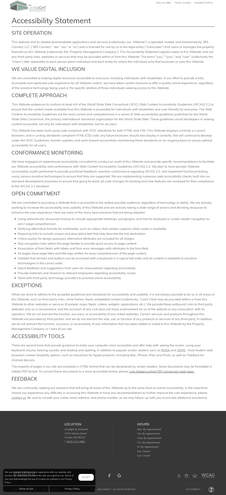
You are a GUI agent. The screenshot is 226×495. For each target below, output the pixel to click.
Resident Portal (203, 3)
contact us (19, 398)
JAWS (181, 350)
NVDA (165, 350)
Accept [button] (86, 477)
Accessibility (193, 489)
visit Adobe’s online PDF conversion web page (161, 371)
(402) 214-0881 (163, 3)
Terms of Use (26, 488)
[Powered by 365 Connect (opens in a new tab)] (211, 489)
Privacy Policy (72, 488)
